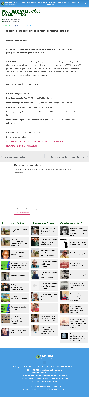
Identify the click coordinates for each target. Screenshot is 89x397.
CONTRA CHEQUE (69, 2)
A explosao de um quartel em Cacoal (76, 264)
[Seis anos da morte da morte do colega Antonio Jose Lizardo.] (35, 318)
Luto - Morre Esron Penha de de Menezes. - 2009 (17, 254)
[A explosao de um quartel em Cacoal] (64, 264)
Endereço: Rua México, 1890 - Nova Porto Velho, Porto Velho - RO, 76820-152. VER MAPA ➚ (44, 367)
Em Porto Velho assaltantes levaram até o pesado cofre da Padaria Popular (77, 337)
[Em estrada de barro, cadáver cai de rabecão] (64, 254)
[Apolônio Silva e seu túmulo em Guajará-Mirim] (35, 230)
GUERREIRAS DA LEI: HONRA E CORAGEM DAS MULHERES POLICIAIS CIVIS (78, 232)
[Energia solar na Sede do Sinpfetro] (5, 230)
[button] (7, 26)
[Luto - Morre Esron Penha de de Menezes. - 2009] (5, 254)
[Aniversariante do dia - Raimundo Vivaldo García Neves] (35, 241)
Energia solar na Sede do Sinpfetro (19, 231)
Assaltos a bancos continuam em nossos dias (77, 285)
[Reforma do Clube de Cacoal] (5, 276)
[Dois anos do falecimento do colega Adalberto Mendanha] (35, 329)
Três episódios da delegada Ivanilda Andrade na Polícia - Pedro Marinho (77, 310)
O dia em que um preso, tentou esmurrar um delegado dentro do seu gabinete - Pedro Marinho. (78, 323)
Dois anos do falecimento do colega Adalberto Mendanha (47, 330)
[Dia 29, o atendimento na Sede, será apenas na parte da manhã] (5, 241)
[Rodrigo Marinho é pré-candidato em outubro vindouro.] (5, 287)
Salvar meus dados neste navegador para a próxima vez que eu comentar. (40, 209)
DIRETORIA (25, 2)
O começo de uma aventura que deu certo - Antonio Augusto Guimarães (78, 297)
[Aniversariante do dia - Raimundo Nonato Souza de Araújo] (35, 274)
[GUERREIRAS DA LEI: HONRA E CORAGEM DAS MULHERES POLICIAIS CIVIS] (64, 230)
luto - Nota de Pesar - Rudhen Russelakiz (19, 332)
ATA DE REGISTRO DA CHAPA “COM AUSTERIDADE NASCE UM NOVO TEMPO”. (36, 141)
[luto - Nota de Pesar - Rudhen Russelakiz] (5, 332)
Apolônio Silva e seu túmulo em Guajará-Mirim (48, 231)
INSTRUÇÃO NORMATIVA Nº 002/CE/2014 (22, 146)
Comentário (18, 172)
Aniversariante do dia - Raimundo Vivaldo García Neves (49, 242)
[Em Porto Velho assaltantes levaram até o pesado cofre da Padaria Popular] (64, 336)
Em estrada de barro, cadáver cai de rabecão (78, 254)
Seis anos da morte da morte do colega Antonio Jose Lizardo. (48, 318)
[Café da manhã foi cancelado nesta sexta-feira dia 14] (35, 252)
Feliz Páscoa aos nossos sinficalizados (19, 298)
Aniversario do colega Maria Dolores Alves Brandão (49, 297)
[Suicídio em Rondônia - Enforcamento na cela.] (64, 243)
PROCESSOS (50, 5)
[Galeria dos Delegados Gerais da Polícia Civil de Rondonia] (5, 318)
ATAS (77, 2)
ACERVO (39, 2)
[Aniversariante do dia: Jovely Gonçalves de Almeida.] (35, 285)
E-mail (16, 201)
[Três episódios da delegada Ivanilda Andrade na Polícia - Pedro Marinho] (64, 308)
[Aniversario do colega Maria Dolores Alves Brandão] (35, 296)
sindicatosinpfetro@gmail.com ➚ (47, 381)
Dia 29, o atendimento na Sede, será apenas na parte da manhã (19, 242)
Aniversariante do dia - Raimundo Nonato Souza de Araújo (49, 275)
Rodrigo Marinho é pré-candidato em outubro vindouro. (18, 287)
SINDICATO (32, 2)
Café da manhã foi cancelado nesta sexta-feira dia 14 (48, 253)
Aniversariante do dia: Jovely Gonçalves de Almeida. (49, 286)
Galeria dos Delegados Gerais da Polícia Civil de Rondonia (19, 320)
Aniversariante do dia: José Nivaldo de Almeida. (49, 264)
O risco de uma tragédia (78, 275)
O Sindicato (15, 21)
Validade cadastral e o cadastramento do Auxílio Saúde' (19, 265)
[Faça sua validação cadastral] (5, 308)
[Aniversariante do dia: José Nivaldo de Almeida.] (35, 263)
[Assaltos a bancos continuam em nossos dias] (64, 285)
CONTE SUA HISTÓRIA (49, 2)
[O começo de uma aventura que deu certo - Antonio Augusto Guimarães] (64, 295)
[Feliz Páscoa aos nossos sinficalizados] (5, 297)
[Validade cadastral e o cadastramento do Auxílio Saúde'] (5, 265)
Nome (16, 195)
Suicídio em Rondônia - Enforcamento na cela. (78, 244)
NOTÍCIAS (60, 2)
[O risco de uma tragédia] (64, 274)
